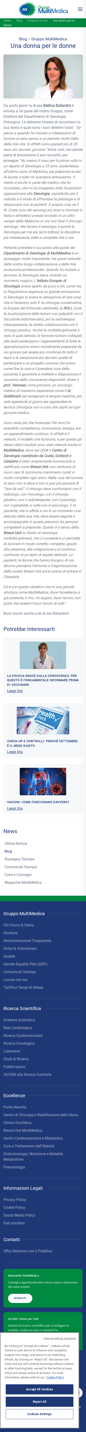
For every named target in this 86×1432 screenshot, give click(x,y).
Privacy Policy (14, 1200)
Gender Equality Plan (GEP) (25, 964)
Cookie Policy (14, 1207)
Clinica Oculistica (17, 1123)
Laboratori (11, 1051)
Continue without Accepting (60, 1338)
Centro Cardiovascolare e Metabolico (33, 1138)
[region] (39, 1380)
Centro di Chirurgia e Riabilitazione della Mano (40, 1115)
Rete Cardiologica (17, 1028)
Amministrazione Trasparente (27, 941)
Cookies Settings (39, 1414)
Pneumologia (14, 1167)
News (10, 831)
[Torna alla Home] (43, 9)
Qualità (9, 956)
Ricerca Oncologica (19, 1043)
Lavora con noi (15, 980)
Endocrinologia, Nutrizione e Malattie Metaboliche (33, 1157)
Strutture (10, 933)
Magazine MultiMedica (23, 882)
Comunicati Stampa (21, 867)
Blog (8, 851)
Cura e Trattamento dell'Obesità (28, 1146)
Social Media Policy (19, 1215)
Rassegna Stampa (19, 859)
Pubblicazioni (14, 1067)
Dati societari (14, 1223)
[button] (80, 9)
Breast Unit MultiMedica (22, 1130)
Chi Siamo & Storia (18, 925)
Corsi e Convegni (18, 875)
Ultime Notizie (16, 843)
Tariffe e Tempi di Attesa (23, 987)
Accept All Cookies (39, 1389)
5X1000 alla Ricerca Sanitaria (27, 1074)
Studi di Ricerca (16, 1059)
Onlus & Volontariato (20, 948)
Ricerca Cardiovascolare (22, 1035)
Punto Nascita (14, 1107)
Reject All (40, 1401)
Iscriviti (20, 1298)
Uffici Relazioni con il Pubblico (27, 1251)
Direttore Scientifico (19, 1020)
